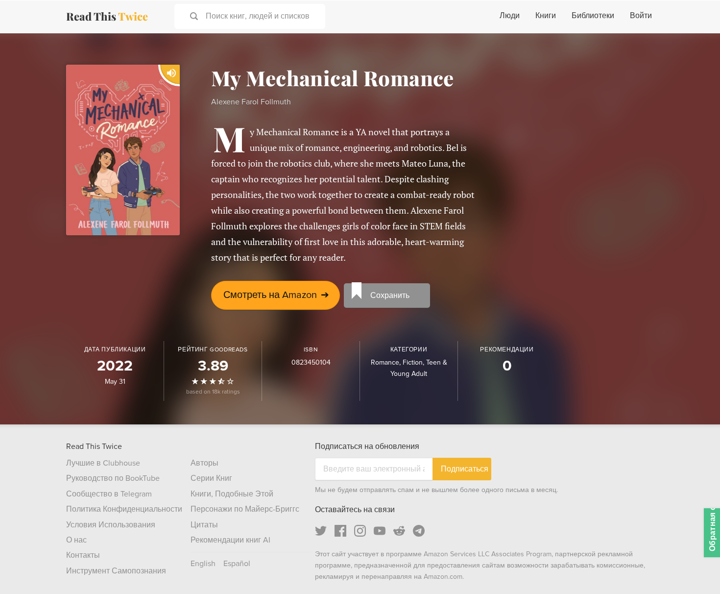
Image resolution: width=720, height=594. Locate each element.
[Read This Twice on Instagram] (360, 531)
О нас (76, 540)
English (203, 564)
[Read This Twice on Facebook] (340, 531)
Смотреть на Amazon (276, 295)
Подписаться (464, 469)
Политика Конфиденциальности (124, 509)
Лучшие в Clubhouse (103, 463)
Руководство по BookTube (113, 478)
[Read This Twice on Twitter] (321, 531)
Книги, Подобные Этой (232, 494)
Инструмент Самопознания (116, 571)
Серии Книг (211, 478)
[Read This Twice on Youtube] (379, 531)
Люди (510, 16)
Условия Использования (110, 525)
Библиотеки (593, 16)
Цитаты (204, 525)
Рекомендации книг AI (230, 540)
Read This (107, 16)
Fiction (413, 362)
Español (236, 564)
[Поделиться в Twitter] (696, 49)
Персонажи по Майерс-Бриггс (245, 509)
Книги (545, 16)
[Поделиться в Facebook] (696, 66)
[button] (694, 568)
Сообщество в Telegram (109, 494)
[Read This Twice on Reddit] (399, 531)
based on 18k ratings (213, 392)
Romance (385, 362)
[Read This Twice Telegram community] (419, 531)
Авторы (204, 463)
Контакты (83, 555)
